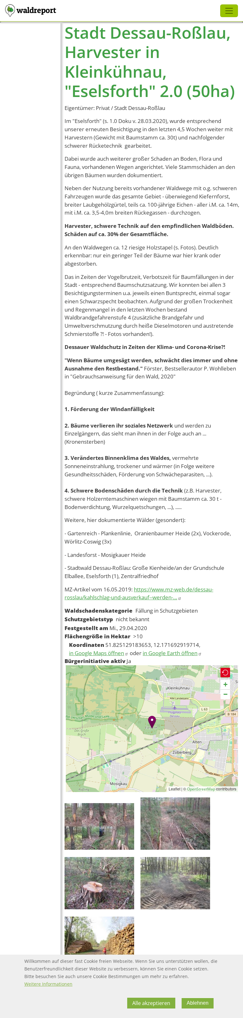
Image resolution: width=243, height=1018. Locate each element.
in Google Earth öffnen (170, 653)
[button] (152, 722)
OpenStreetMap (201, 789)
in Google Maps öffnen (96, 653)
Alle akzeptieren (151, 1003)
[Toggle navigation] (229, 10)
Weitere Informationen (48, 984)
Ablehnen (198, 1003)
